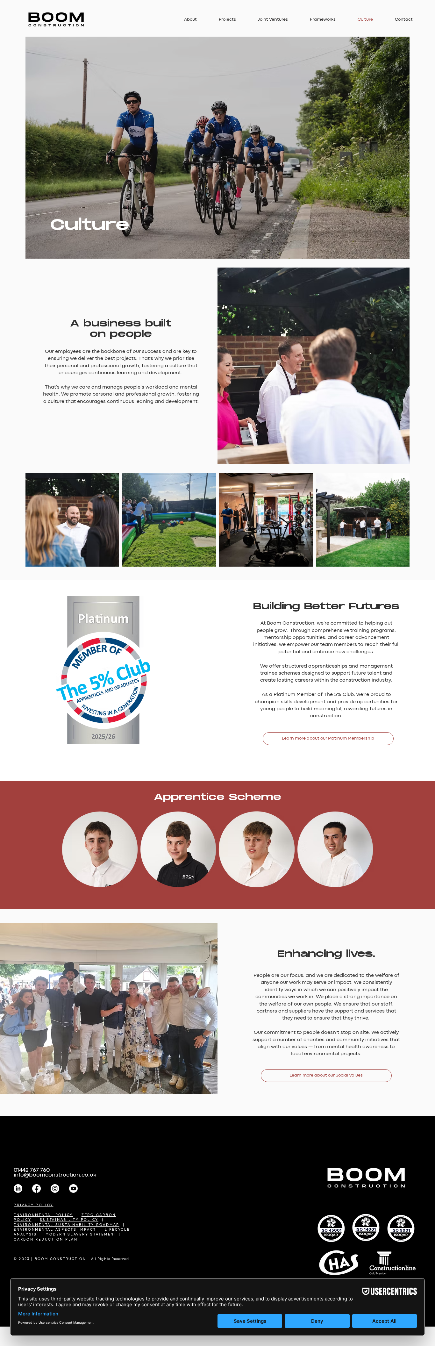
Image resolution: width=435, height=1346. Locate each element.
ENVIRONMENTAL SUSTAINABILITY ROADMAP (66, 1225)
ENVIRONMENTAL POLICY (43, 1215)
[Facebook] (36, 1188)
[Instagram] (55, 1188)
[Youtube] (73, 1188)
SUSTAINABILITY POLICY (69, 1219)
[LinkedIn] (18, 1188)
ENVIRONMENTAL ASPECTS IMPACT (55, 1229)
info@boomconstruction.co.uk (55, 1175)
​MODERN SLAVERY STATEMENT (81, 1234)
